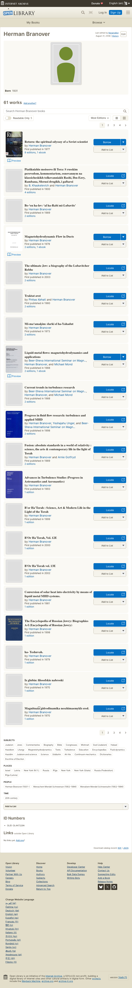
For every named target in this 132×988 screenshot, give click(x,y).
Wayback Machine (31, 981)
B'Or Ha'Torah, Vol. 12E (41, 537)
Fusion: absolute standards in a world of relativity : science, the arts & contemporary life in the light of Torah (58, 449)
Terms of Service (14, 885)
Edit (123, 34)
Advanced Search (45, 885)
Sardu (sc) (11, 947)
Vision (9, 867)
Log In (103, 12)
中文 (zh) (10, 958)
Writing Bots (73, 878)
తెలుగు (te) (11, 951)
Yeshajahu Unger (63, 423)
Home (39, 867)
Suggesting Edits (107, 874)
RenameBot (113, 33)
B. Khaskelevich (39, 185)
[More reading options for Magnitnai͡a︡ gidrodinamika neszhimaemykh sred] (123, 716)
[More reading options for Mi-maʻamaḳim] (123, 331)
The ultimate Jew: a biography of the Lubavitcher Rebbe (57, 267)
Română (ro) (12, 943)
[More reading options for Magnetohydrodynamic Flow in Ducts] (123, 244)
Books (39, 870)
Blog (8, 881)
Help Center (104, 867)
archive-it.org (66, 981)
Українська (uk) (14, 954)
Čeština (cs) (12, 907)
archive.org (47, 981)
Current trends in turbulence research (50, 387)
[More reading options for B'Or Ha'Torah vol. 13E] (123, 573)
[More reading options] (123, 142)
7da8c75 (122, 977)
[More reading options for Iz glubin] (123, 688)
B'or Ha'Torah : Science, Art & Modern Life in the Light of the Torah (58, 509)
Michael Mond (63, 364)
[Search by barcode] (90, 12)
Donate (97, 3)
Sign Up (115, 12)
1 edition (29, 492)
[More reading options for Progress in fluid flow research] (123, 427)
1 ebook (41, 152)
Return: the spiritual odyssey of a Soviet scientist (56, 141)
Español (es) (12, 918)
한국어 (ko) (11, 936)
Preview (16, 160)
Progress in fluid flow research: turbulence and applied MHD (55, 417)
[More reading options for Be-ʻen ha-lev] (123, 213)
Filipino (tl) (11, 962)
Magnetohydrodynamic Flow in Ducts (49, 236)
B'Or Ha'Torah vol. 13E (40, 565)
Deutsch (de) (12, 910)
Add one (20, 840)
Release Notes (105, 881)
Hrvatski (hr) (12, 929)
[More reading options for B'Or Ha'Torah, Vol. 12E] (123, 545)
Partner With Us (14, 874)
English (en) (12, 914)
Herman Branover (40, 145)
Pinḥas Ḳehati (37, 299)
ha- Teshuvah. (34, 652)
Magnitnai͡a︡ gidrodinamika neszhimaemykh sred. (57, 708)
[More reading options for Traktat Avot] (123, 303)
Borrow (107, 142)
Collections (42, 881)
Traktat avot (33, 295)
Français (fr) (12, 921)
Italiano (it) (11, 932)
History (115, 36)
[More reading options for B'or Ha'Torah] (123, 517)
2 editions (30, 215)
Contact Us (103, 870)
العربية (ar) (11, 903)
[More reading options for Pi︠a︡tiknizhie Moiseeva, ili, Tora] (123, 183)
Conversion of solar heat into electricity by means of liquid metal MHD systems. (58, 594)
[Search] (83, 12)
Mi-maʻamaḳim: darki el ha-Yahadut (49, 323)
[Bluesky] (101, 887)
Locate (110, 175)
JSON (125, 848)
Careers (10, 878)
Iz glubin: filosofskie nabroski (44, 680)
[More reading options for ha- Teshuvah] (123, 660)
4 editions (30, 192)
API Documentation (77, 870)
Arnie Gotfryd (67, 457)
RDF (120, 848)
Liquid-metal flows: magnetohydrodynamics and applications (56, 354)
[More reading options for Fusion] (123, 457)
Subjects (40, 878)
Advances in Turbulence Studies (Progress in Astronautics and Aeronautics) (54, 479)
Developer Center (76, 867)
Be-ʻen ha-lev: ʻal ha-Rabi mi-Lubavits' (50, 205)
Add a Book (104, 878)
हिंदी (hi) (9, 925)
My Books (33, 22)
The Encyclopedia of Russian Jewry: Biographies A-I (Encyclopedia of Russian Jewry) (56, 623)
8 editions (30, 152)
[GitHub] (114, 887)
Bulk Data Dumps (76, 874)
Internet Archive (54, 976)
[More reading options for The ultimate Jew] (123, 275)
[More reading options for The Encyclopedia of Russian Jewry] (123, 631)
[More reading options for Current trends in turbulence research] (123, 397)
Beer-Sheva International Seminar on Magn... (57, 360)
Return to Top (43, 889)
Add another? (30, 103)
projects (96, 978)
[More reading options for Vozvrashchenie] (123, 149)
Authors (40, 874)
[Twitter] (107, 887)
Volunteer (10, 870)
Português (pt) (13, 940)
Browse (97, 22)
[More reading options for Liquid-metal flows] (123, 364)
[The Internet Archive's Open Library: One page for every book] (18, 12)
